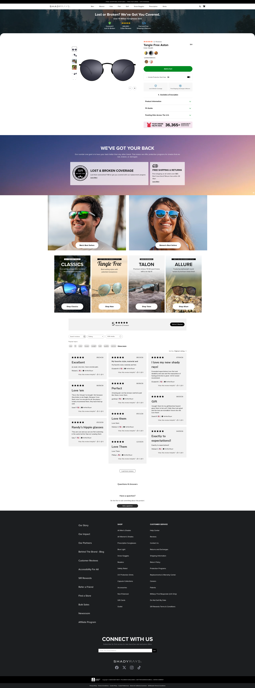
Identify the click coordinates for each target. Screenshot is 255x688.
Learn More (93, 178)
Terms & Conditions (103, 686)
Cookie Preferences (123, 686)
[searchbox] (76, 336)
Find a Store (84, 595)
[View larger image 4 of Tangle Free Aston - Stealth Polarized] (74, 67)
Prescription (153, 6)
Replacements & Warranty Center (163, 575)
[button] (127, 506)
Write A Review (177, 324)
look (100, 346)
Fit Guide (149, 108)
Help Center (154, 530)
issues (87, 346)
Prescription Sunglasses (127, 543)
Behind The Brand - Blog (91, 551)
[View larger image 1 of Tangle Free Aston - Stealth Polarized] (74, 49)
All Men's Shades (124, 530)
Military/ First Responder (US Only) (163, 594)
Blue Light (121, 549)
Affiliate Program (87, 622)
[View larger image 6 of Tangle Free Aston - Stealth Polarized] (74, 79)
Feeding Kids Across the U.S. (157, 115)
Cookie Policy (113, 686)
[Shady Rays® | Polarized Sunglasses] (60, 6)
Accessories (122, 587)
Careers (153, 581)
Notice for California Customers (138, 686)
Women (101, 6)
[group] (168, 77)
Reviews (153, 536)
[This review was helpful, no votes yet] (97, 374)
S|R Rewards (85, 578)
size (70, 346)
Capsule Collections (125, 581)
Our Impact (84, 534)
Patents (153, 587)
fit (75, 346)
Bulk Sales (83, 604)
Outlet (120, 606)
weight (94, 346)
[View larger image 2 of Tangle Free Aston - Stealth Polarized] (74, 55)
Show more (122, 346)
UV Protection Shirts (125, 575)
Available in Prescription (169, 94)
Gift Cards (121, 600)
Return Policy (155, 562)
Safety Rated (122, 568)
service (113, 346)
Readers (121, 562)
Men (92, 6)
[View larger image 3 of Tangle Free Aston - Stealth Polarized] (74, 61)
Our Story (83, 525)
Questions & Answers (128, 484)
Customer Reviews (88, 560)
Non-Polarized (123, 594)
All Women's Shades (125, 536)
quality (106, 346)
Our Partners (85, 543)
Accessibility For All (88, 569)
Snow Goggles (139, 6)
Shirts (165, 6)
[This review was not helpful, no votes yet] (101, 374)
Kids (111, 6)
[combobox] (95, 336)
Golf (127, 6)
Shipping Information (158, 556)
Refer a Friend (85, 587)
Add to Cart (168, 69)
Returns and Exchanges (159, 549)
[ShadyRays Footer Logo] (127, 662)
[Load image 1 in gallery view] (106, 63)
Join (154, 650)
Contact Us (154, 543)
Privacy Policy (93, 686)
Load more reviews (128, 471)
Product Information (153, 101)
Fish (119, 6)
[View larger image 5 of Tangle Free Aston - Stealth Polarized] (74, 73)
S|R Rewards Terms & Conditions (162, 606)
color (80, 346)
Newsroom (84, 613)
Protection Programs (158, 568)
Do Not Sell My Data (158, 600)
